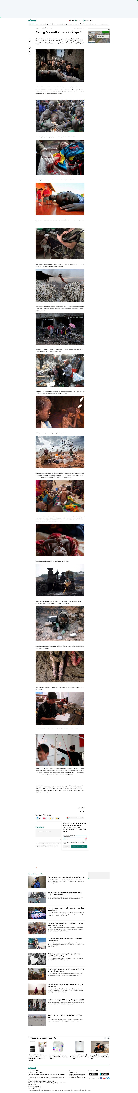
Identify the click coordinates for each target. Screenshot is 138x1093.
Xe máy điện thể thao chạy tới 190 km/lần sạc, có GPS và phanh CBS (100, 1056)
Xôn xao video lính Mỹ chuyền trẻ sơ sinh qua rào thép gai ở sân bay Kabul (65, 894)
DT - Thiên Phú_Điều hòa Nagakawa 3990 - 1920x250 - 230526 (69, 0)
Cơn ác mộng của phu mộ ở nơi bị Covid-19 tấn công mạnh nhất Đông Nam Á (66, 970)
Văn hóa (38, 28)
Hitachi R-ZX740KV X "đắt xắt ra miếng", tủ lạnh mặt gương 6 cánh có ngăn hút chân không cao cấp (37, 1057)
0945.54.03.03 (81, 1074)
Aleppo (58, 843)
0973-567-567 (51, 1081)
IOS (93, 1074)
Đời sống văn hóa (47, 28)
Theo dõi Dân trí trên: (93, 1078)
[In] (30, 51)
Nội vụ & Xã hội (88, 20)
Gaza (56, 846)
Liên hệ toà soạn (73, 1072)
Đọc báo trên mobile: (95, 1070)
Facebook (101, 1078)
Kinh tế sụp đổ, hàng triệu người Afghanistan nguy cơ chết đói (65, 985)
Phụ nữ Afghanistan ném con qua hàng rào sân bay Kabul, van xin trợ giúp (65, 924)
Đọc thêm (106, 31)
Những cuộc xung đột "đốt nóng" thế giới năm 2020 (66, 1000)
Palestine (42, 843)
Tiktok (106, 1078)
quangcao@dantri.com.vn (78, 1076)
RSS (70, 1070)
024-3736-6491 (37, 1081)
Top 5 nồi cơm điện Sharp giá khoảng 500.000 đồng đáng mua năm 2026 (58, 1056)
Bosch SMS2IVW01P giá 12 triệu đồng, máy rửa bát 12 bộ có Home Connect (79, 1056)
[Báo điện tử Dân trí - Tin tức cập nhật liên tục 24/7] (32, 20)
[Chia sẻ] (30, 44)
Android (104, 1074)
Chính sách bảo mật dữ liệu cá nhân (77, 1077)
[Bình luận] (30, 41)
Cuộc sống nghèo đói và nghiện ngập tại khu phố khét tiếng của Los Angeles (64, 955)
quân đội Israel (50, 843)
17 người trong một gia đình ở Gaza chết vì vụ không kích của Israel (66, 909)
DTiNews (79, 20)
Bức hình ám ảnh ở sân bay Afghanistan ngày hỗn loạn (65, 1016)
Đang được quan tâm (35, 874)
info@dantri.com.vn (36, 1088)
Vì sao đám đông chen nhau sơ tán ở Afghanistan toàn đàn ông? (65, 939)
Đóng (66, 846)
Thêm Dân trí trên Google (76, 818)
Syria (38, 846)
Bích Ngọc (44, 846)
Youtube (103, 1078)
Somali (50, 846)
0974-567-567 (39, 1086)
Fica (73, 20)
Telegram (108, 1078)
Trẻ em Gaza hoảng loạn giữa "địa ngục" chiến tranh (66, 877)
